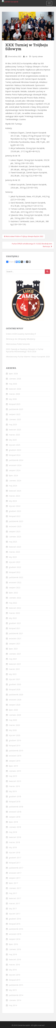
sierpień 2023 (14, 531)
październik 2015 (16, 985)
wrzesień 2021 (15, 638)
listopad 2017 (14, 862)
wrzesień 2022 (15, 582)
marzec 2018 (14, 842)
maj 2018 (13, 832)
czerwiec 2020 (15, 715)
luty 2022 (13, 618)
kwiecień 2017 (15, 898)
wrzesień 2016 (15, 934)
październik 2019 (16, 750)
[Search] (47, 271)
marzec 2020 (14, 725)
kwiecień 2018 (15, 837)
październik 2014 (16, 995)
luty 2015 (13, 990)
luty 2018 (13, 847)
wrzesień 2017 (15, 873)
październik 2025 (16, 409)
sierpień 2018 (14, 817)
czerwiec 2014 (15, 1000)
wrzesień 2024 (15, 465)
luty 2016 (13, 969)
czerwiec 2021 (15, 654)
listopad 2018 (14, 801)
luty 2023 (13, 557)
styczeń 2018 (14, 852)
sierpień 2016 (14, 939)
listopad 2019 (14, 745)
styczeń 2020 (14, 735)
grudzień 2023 (15, 511)
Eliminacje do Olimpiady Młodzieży (20, 339)
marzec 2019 (14, 786)
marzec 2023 (14, 552)
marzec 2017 (14, 903)
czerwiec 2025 (15, 419)
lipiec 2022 (13, 592)
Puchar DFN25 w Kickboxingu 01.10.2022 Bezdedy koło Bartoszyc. (32, 245)
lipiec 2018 (13, 822)
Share (11, 262)
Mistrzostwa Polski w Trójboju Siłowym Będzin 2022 (24, 236)
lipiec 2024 (13, 475)
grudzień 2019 (15, 740)
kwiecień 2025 (15, 429)
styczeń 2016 (14, 975)
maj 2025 (13, 424)
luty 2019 (13, 791)
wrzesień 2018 (15, 811)
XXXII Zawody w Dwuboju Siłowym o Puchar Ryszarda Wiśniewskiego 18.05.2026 (24, 350)
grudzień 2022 (15, 567)
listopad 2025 (14, 404)
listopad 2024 (14, 455)
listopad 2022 (14, 572)
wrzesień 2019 (15, 755)
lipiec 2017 (13, 883)
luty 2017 (13, 908)
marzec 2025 (14, 434)
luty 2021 (13, 674)
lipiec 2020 (13, 710)
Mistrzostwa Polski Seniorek (18, 344)
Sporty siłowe (37, 56)
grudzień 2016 (15, 918)
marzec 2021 (14, 669)
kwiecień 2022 (15, 608)
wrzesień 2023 (15, 526)
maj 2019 (13, 776)
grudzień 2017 (15, 857)
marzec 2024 (14, 496)
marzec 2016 (14, 964)
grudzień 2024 (15, 450)
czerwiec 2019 (15, 771)
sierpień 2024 (14, 470)
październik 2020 (16, 694)
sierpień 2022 (14, 587)
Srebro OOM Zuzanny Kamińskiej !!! (21, 334)
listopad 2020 (14, 689)
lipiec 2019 (13, 766)
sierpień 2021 (14, 643)
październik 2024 (16, 460)
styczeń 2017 (14, 913)
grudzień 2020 (15, 684)
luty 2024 (13, 501)
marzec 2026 (14, 394)
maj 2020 (13, 720)
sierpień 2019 (14, 761)
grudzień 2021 (15, 623)
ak (26, 56)
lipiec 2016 (13, 944)
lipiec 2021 (13, 648)
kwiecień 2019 (15, 781)
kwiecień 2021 (15, 664)
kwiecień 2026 (15, 389)
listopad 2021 (14, 628)
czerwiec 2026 (15, 378)
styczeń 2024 (14, 506)
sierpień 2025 (14, 414)
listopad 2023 (14, 516)
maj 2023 (13, 541)
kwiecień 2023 (15, 547)
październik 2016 (16, 929)
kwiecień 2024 (15, 491)
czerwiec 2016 (15, 949)
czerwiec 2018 (15, 827)
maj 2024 (13, 485)
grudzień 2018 (15, 796)
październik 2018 (16, 806)
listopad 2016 (14, 924)
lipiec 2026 (13, 373)
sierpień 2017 (14, 878)
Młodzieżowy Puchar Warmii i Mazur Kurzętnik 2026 (28, 356)
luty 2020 (13, 730)
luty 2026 (13, 399)
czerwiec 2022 (15, 597)
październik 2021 (16, 633)
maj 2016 (13, 954)
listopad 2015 (14, 980)
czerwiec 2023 (15, 536)
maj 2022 (13, 603)
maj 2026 (13, 384)
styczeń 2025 (14, 445)
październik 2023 (16, 521)
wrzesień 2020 (15, 699)
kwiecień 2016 (15, 959)
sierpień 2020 (14, 704)
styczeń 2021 (14, 679)
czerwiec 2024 (15, 480)
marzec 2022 (14, 613)
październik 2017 (16, 868)
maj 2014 (13, 1005)
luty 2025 (13, 440)
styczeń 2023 (14, 562)
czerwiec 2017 (15, 888)
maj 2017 (13, 893)
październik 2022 (16, 577)
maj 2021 (13, 659)
